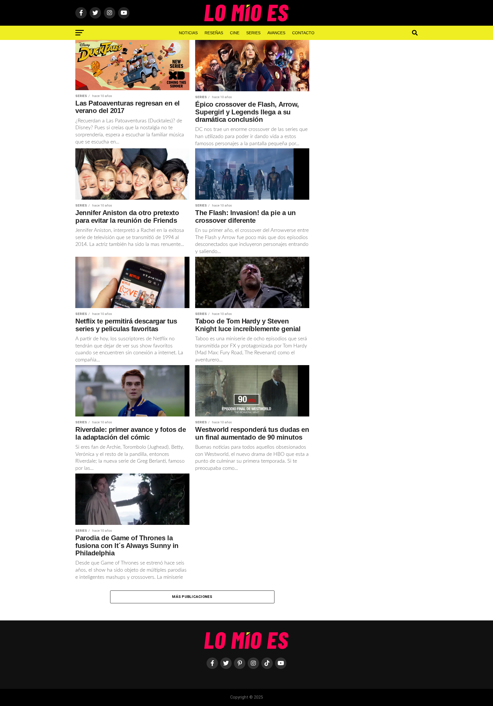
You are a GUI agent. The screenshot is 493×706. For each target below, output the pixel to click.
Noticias (188, 33)
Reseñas (214, 33)
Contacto (303, 33)
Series (253, 33)
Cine (234, 33)
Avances (276, 33)
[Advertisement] (369, 133)
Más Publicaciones (192, 596)
